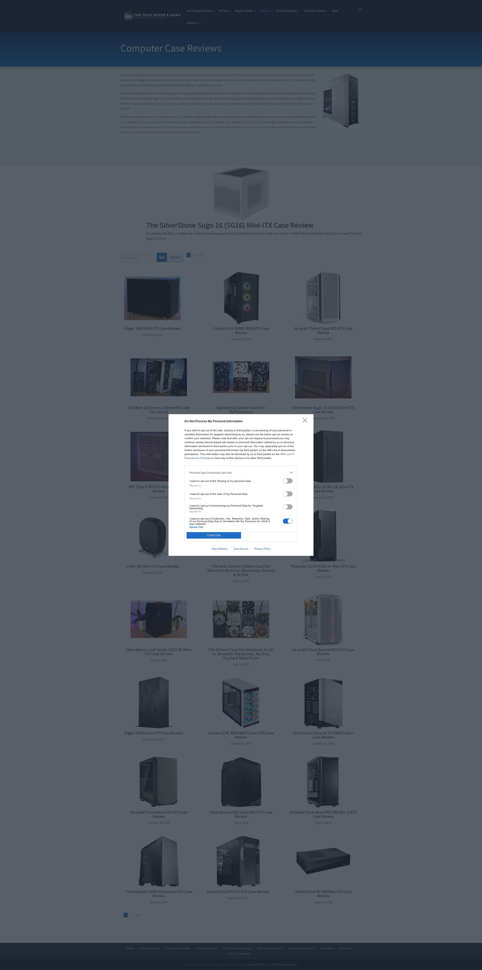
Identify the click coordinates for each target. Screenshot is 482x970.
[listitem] (241, 473)
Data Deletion (220, 548)
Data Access (241, 548)
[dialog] (241, 485)
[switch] (288, 480)
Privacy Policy (262, 548)
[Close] (306, 421)
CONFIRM (214, 535)
